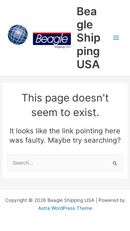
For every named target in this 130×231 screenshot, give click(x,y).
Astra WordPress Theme (65, 208)
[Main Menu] (116, 38)
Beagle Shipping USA (89, 38)
